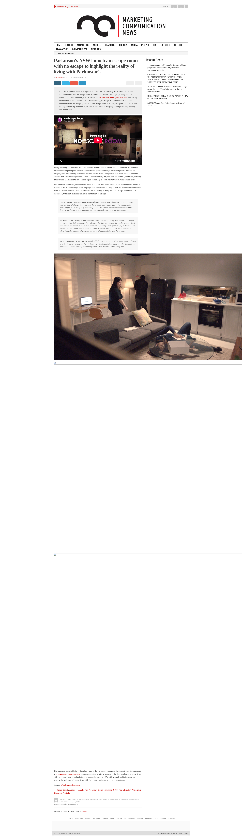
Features (164, 45)
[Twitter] (176, 6)
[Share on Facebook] (58, 83)
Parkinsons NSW (110, 789)
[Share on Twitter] (66, 83)
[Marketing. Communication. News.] (121, 25)
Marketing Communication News (69, 833)
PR (154, 45)
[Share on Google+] (74, 83)
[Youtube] (183, 6)
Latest (69, 45)
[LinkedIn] (179, 6)
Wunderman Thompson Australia (112, 97)
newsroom (59, 77)
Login (84, 811)
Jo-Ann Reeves (82, 789)
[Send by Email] (138, 83)
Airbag (72, 789)
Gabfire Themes (183, 833)
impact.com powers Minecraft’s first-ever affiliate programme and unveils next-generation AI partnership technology (166, 67)
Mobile (97, 45)
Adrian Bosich (62, 789)
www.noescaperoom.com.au (68, 773)
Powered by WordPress (170, 833)
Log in (160, 833)
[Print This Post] (130, 83)
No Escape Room (96, 789)
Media (134, 45)
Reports (96, 49)
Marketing (83, 45)
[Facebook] (172, 6)
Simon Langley (124, 789)
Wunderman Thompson (70, 784)
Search (165, 6)
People (145, 45)
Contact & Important (65, 53)
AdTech (178, 45)
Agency (123, 45)
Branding (110, 45)
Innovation (62, 49)
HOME (59, 45)
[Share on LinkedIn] (83, 83)
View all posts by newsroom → (66, 804)
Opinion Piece (79, 49)
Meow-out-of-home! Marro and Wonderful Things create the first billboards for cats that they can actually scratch (167, 89)
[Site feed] (186, 6)
